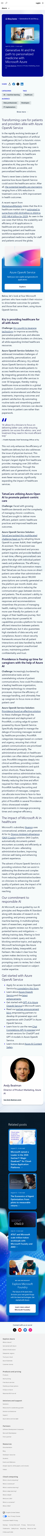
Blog (4, 1451)
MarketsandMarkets (12, 206)
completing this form (28, 988)
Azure (4, 8)
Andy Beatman (11, 66)
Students (5, 1458)
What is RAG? (7, 1506)
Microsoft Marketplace (9, 1433)
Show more (21, 112)
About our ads (31, 1528)
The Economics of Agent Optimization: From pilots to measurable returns (22, 1201)
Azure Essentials (7, 1361)
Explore (22, 287)
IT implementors (9, 107)
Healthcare (28, 95)
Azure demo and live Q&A (10, 1419)
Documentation (7, 1447)
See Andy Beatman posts (12, 1100)
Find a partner (7, 1437)
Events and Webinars (9, 1462)
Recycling (23, 1528)
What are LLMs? (7, 1498)
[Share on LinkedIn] (22, 84)
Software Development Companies (13, 1429)
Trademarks (6, 1528)
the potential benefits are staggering (23, 187)
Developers (25, 103)
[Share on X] (17, 84)
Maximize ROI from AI (9, 1393)
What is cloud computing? (10, 1480)
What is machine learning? (11, 1487)
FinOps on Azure (8, 1390)
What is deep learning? (9, 1491)
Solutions (5, 1404)
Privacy (23, 1525)
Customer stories (8, 1364)
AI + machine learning (12, 95)
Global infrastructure (9, 1349)
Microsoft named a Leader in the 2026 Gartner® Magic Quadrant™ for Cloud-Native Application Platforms (21, 1160)
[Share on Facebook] (13, 84)
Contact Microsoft (14, 1525)
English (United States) (13, 1512)
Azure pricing (7, 1379)
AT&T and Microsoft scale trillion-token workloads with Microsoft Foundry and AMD (21, 1240)
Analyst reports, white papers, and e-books (16, 1466)
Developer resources (9, 1455)
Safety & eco (15, 1528)
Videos (5, 1469)
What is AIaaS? (7, 1495)
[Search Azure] (6, 3)
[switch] (43, 3)
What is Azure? (7, 1342)
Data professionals (10, 103)
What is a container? (9, 1502)
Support (5, 1415)
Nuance (29, 827)
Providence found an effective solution (21, 711)
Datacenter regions (8, 1353)
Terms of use (31, 1525)
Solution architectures (9, 1411)
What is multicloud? (9, 1484)
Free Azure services (8, 1382)
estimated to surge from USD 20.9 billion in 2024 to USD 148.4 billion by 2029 (21, 213)
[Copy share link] (9, 84)
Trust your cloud (8, 1357)
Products (5, 1375)
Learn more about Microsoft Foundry (22, 1308)
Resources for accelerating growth (13, 1408)
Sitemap (5, 1525)
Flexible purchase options (10, 1386)
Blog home (12, 19)
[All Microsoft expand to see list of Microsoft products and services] (2, 2)
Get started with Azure (9, 1346)
